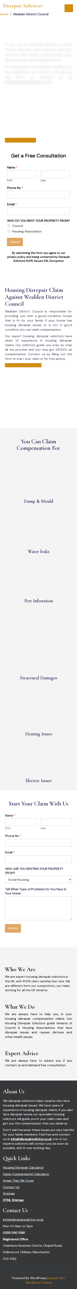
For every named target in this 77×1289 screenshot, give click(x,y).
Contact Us (11, 1187)
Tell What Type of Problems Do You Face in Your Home (35, 891)
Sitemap (9, 1193)
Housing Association (27, 231)
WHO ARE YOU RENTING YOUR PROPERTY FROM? (34, 871)
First (9, 180)
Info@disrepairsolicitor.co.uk (23, 1220)
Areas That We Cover (18, 1181)
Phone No (15, 188)
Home (4, 14)
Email (12, 204)
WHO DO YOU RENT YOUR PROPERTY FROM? (38, 221)
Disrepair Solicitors (23, 6)
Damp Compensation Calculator (26, 1174)
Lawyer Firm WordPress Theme (45, 1280)
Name (12, 167)
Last (43, 180)
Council (17, 226)
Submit (15, 242)
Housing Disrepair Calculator (23, 1167)
